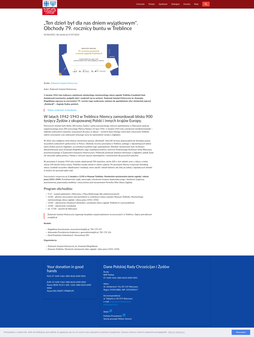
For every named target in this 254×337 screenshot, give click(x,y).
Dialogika (175, 4)
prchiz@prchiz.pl (110, 305)
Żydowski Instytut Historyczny (64, 83)
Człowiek (140, 4)
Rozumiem (241, 332)
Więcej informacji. (176, 332)
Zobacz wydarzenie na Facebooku (62, 110)
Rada (196, 4)
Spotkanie (163, 4)
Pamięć (152, 4)
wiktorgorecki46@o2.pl (120, 302)
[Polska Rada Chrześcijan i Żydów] (49, 9)
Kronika (186, 4)
